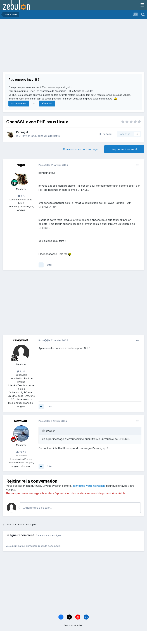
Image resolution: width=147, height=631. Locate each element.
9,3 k (22, 371)
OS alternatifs (52, 135)
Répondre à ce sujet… (38, 507)
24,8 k (22, 452)
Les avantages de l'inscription (50, 91)
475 (22, 195)
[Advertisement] (45, 47)
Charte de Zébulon (83, 91)
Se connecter (18, 103)
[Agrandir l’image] (69, 253)
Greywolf (20, 340)
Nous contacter (74, 625)
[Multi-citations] (41, 264)
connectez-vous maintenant (88, 485)
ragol (24, 132)
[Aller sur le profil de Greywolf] (21, 353)
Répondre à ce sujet (124, 149)
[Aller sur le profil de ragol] (10, 134)
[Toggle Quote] (43, 430)
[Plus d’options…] (137, 165)
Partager (106, 133)
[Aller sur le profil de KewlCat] (21, 433)
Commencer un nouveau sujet (80, 149)
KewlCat (20, 421)
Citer (49, 264)
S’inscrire (47, 103)
